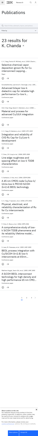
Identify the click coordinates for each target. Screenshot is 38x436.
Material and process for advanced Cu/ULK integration (18, 113)
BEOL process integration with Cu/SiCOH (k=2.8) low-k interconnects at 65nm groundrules (18, 253)
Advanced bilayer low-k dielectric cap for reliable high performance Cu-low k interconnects (18, 91)
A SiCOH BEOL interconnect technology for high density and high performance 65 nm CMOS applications (19, 276)
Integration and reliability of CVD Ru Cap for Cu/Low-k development (17, 137)
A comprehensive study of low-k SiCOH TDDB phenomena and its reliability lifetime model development (19, 230)
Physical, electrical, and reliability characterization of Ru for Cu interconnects (19, 207)
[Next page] (35, 297)
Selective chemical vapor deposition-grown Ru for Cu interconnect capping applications (17, 67)
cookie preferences (8, 424)
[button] (36, 409)
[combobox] (19, 30)
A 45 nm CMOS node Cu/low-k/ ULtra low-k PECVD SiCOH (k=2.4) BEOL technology (19, 184)
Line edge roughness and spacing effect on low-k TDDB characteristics (18, 160)
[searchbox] (19, 25)
